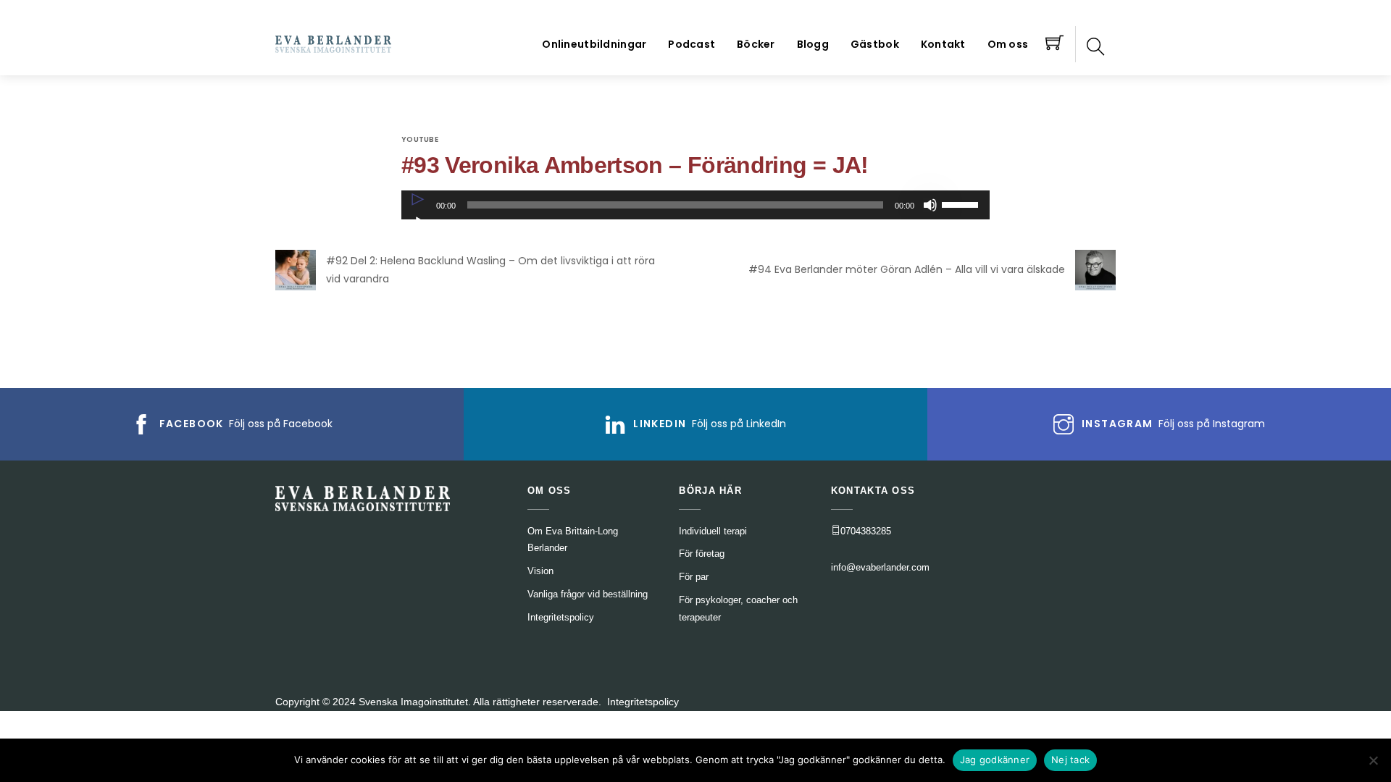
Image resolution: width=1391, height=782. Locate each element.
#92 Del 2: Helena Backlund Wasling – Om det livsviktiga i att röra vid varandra (490, 269)
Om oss (1008, 44)
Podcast (691, 44)
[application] (695, 204)
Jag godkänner (994, 759)
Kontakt (943, 44)
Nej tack (1070, 759)
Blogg (813, 44)
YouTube (419, 139)
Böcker (756, 44)
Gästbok (875, 44)
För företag (701, 553)
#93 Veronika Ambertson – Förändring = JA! (635, 165)
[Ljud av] (930, 205)
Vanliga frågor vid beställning (587, 594)
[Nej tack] (1373, 760)
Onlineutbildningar (594, 44)
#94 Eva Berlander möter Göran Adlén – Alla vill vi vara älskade (906, 269)
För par (694, 576)
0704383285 (865, 531)
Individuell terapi (713, 531)
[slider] (962, 203)
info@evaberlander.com (880, 567)
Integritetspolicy (643, 701)
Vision (540, 571)
